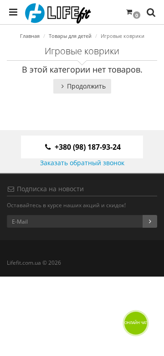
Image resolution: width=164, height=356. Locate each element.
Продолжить (86, 86)
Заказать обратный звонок (82, 162)
